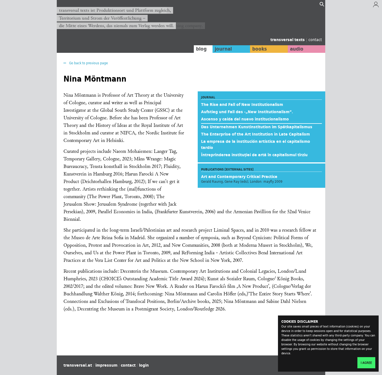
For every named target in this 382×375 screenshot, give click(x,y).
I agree (366, 362)
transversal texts (288, 40)
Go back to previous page (88, 63)
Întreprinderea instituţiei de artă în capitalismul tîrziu (254, 155)
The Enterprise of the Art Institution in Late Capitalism (255, 134)
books (259, 49)
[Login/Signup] (376, 6)
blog (201, 49)
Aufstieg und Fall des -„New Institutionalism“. (247, 112)
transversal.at (77, 365)
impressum (106, 365)
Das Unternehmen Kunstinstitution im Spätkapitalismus (256, 127)
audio (296, 49)
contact (315, 39)
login (144, 365)
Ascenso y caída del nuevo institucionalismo (245, 119)
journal (223, 49)
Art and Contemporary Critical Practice (239, 177)
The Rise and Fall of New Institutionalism (242, 104)
